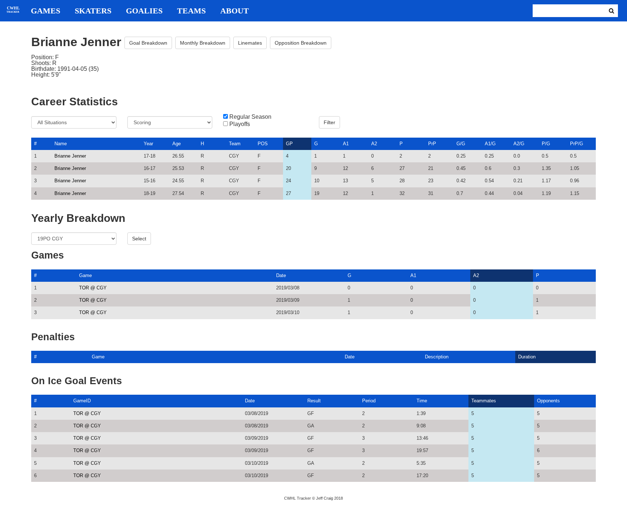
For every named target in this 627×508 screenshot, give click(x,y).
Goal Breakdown (148, 43)
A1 (346, 143)
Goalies (144, 11)
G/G (460, 143)
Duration (527, 356)
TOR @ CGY (93, 287)
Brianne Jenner (70, 156)
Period (369, 400)
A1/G (490, 143)
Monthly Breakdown (202, 43)
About (234, 11)
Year (148, 143)
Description (436, 356)
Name (60, 143)
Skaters (93, 11)
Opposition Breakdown (301, 43)
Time (422, 400)
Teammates (483, 400)
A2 (374, 143)
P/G (546, 143)
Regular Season (250, 117)
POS (263, 143)
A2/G (518, 143)
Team (235, 143)
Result (314, 400)
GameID (82, 400)
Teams (191, 11)
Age (176, 143)
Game (85, 275)
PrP (432, 143)
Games (45, 11)
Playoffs (239, 124)
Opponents (548, 400)
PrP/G (576, 143)
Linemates (250, 43)
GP (289, 143)
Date (281, 275)
